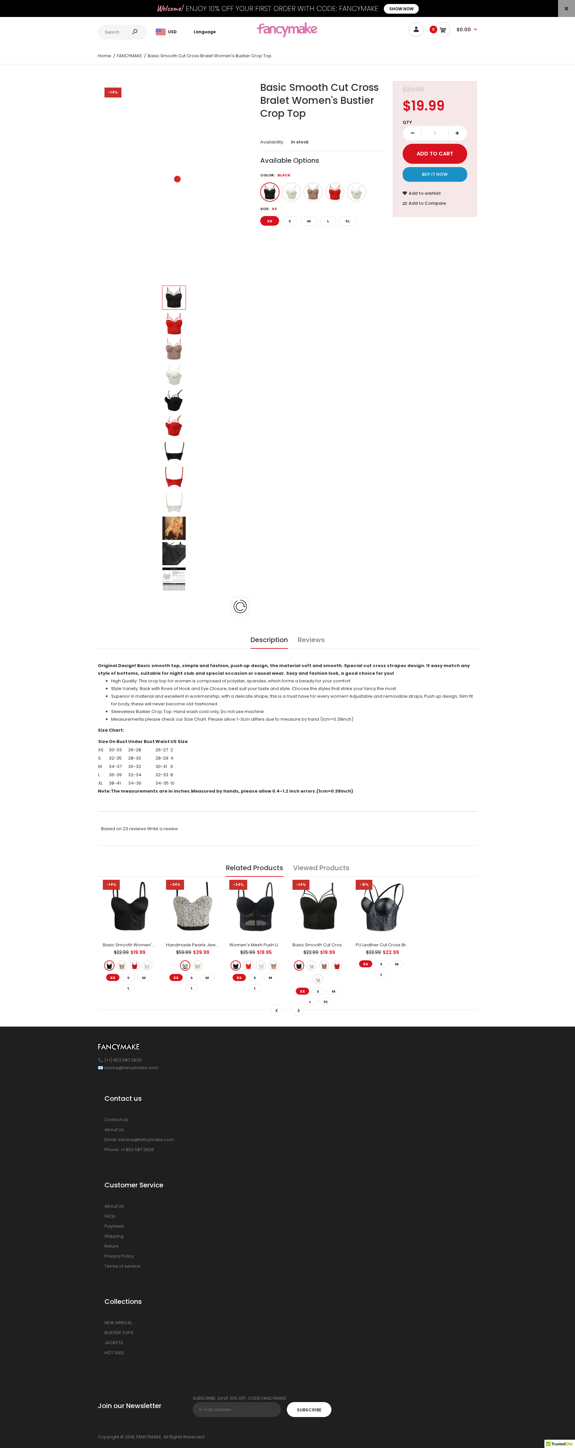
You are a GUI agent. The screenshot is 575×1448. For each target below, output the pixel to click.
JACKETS (113, 1342)
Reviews (311, 639)
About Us (114, 1129)
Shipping (113, 1236)
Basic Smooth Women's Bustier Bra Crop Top (151, 945)
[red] (334, 192)
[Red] (291, 192)
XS (269, 221)
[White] (261, 965)
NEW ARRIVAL (118, 1323)
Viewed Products (321, 867)
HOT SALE (114, 1352)
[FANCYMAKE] (287, 36)
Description (269, 639)
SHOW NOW (401, 9)
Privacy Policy (119, 1256)
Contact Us (116, 1119)
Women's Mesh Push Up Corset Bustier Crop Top (281, 945)
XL (347, 221)
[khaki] (313, 192)
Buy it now (435, 174)
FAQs (109, 1216)
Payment (114, 1226)
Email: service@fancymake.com (139, 1139)
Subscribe (309, 1410)
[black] (270, 192)
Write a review (162, 829)
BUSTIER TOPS (118, 1332)
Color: (275, 175)
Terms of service (122, 1266)
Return (111, 1246)
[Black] (236, 965)
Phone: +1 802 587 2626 (129, 1149)
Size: (268, 208)
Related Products (254, 867)
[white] (356, 192)
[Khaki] (274, 965)
